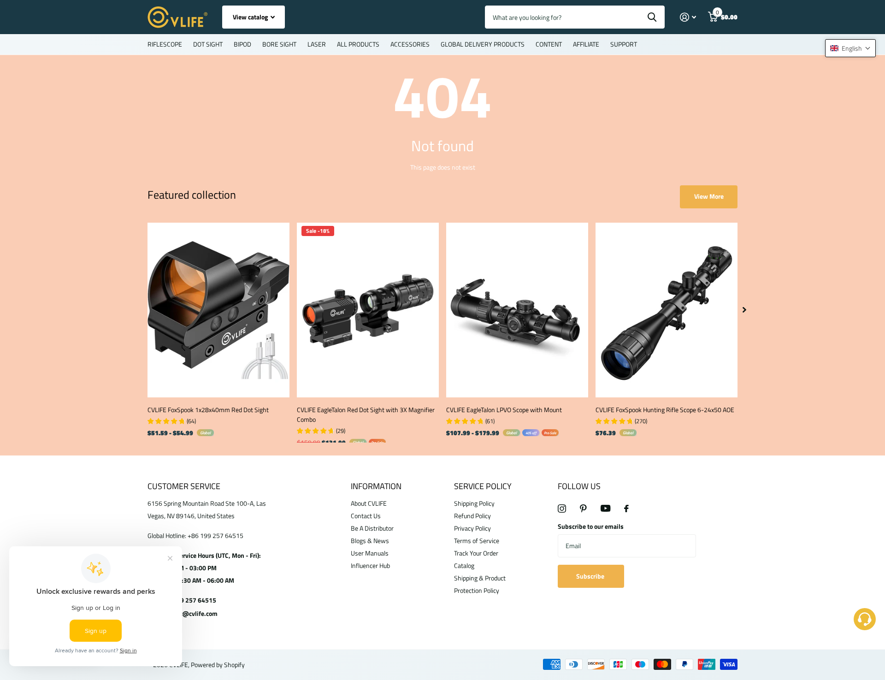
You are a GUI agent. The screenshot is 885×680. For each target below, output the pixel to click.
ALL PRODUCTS (358, 44)
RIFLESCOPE (165, 44)
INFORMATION (376, 486)
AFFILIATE (586, 44)
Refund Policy (472, 515)
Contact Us (366, 515)
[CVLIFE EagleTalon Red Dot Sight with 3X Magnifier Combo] (368, 310)
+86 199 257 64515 (188, 600)
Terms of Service (476, 540)
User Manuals (370, 553)
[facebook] (626, 508)
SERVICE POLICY (483, 486)
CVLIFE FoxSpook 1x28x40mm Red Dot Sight (208, 409)
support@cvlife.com (189, 613)
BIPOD (242, 44)
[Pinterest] (583, 508)
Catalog (464, 565)
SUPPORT (623, 44)
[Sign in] (687, 17)
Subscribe (591, 576)
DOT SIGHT (208, 44)
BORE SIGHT (279, 44)
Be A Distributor (372, 528)
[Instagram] (562, 508)
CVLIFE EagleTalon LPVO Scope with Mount (504, 409)
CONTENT (549, 44)
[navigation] (744, 310)
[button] (850, 48)
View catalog (251, 17)
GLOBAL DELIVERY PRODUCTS (483, 44)
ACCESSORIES (410, 44)
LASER (316, 44)
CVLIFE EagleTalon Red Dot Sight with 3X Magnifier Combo (366, 414)
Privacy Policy (472, 528)
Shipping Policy (474, 503)
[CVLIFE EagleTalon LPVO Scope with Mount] (517, 310)
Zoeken (652, 17)
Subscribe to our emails (591, 526)
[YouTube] (605, 508)
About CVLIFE (369, 503)
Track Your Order (476, 553)
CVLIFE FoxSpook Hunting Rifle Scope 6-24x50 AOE (665, 409)
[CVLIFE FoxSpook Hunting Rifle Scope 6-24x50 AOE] (667, 310)
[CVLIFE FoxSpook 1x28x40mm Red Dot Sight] (218, 310)
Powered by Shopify (218, 664)
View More (709, 196)
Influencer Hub (370, 565)
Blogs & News (370, 540)
